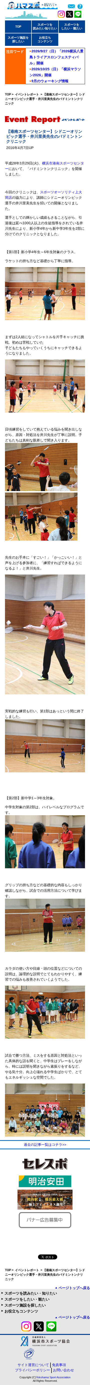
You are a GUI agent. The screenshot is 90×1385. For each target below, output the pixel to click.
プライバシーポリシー (32, 1370)
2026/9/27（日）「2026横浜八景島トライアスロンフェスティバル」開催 (57, 57)
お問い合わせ (63, 1370)
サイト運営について (33, 1365)
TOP (18, 26)
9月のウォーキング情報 (50, 81)
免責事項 (59, 1365)
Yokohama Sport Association (53, 1377)
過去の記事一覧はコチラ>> (45, 1145)
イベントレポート (27, 94)
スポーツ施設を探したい (25, 1305)
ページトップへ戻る (74, 1288)
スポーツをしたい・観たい (27, 1299)
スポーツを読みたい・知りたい (30, 1293)
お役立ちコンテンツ (21, 1311)
